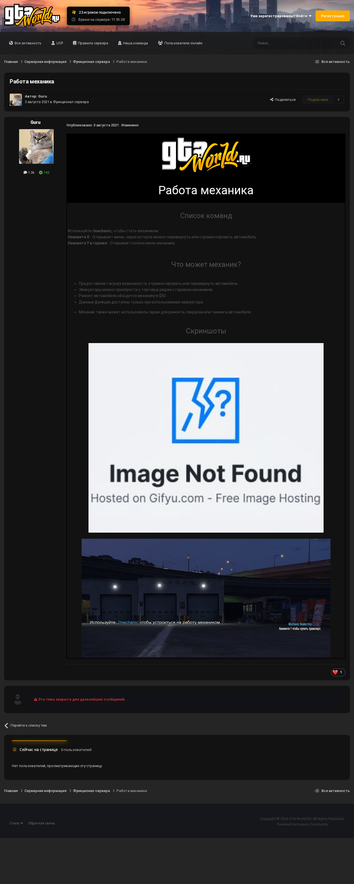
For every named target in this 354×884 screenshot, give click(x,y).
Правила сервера (92, 43)
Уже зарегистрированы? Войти (279, 16)
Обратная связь (41, 823)
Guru (42, 96)
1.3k (31, 172)
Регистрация (332, 16)
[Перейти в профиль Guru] (16, 100)
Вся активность (27, 43)
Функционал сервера (71, 102)
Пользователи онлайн (183, 43)
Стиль (15, 823)
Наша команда (135, 43)
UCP (59, 43)
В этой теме (319, 43)
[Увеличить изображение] (206, 155)
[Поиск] (343, 43)
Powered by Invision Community (302, 824)
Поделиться (284, 100)
